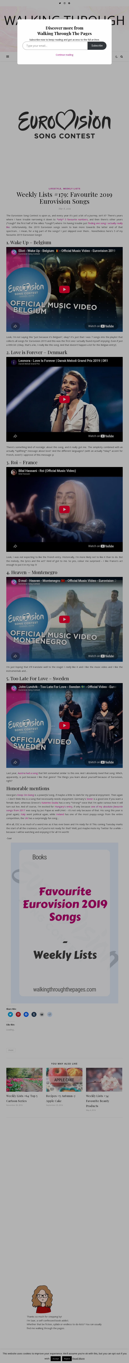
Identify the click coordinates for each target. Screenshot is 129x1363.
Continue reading (64, 54)
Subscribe (97, 45)
